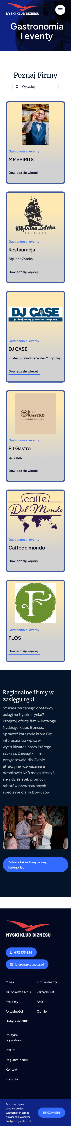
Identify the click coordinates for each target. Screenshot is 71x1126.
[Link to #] (60, 10)
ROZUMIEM (51, 1113)
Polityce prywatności (18, 1121)
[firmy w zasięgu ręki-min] (28, 921)
